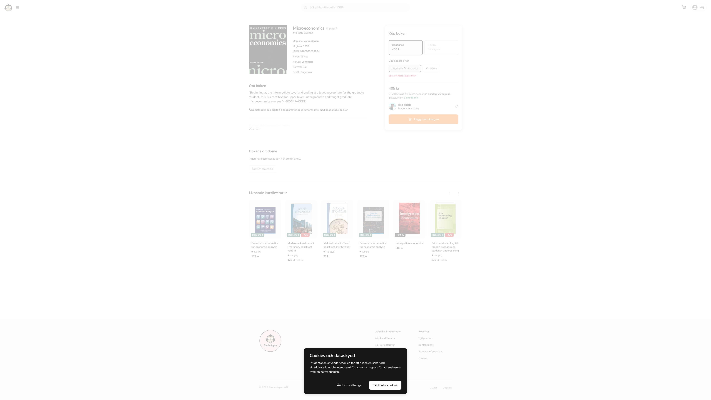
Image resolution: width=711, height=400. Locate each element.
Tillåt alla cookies (385, 385)
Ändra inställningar (350, 385)
